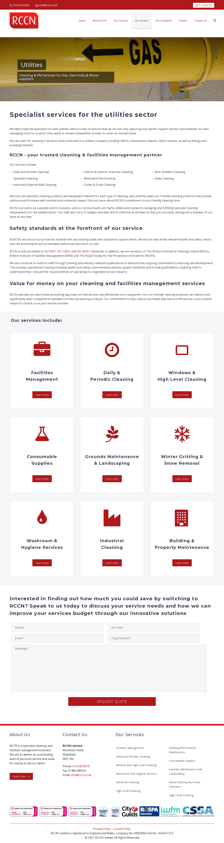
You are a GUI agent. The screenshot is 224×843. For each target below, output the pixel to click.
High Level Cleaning (128, 790)
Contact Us (200, 20)
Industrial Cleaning (127, 782)
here (177, 200)
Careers (183, 20)
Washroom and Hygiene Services (136, 773)
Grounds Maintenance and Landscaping (185, 771)
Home (82, 20)
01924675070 (81, 766)
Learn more (42, 394)
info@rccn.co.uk (48, 5)
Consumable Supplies (182, 760)
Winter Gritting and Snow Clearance (184, 784)
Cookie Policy (122, 829)
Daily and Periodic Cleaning (133, 756)
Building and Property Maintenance (182, 750)
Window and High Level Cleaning (136, 765)
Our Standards (163, 20)
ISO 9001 (50, 251)
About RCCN (100, 20)
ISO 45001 (83, 251)
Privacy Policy (102, 829)
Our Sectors (141, 20)
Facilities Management (130, 748)
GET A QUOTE (203, 5)
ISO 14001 (64, 251)
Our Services (121, 20)
